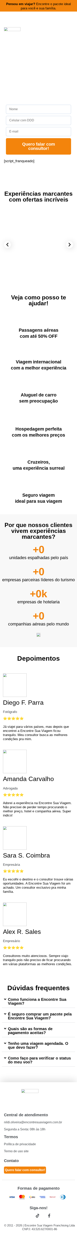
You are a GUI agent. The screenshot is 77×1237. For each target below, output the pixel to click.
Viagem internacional (38, 361)
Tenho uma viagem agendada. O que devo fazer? (38, 1045)
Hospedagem (29, 429)
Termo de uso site (16, 1151)
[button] (7, 244)
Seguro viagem (38, 495)
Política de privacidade (20, 1144)
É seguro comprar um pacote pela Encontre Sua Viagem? (40, 1016)
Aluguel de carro (38, 394)
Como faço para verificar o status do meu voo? (39, 1060)
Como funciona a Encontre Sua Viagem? (37, 1001)
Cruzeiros (38, 462)
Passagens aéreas (38, 330)
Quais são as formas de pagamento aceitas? (30, 1031)
